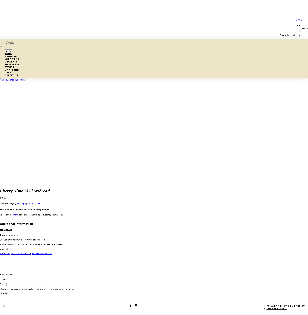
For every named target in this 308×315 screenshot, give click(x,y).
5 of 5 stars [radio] (47, 253)
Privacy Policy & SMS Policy (285, 306)
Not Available (34, 203)
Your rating (5, 249)
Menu (8, 53)
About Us (11, 56)
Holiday (20, 203)
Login (305, 28)
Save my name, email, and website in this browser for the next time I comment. (38, 289)
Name (3, 279)
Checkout (11, 75)
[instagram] (136, 306)
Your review (6, 274)
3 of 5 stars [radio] (26, 253)
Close (8, 51)
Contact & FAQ (276, 308)
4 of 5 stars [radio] (37, 253)
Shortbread (13, 64)
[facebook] (131, 306)
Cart (8, 72)
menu (15, 214)
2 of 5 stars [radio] (16, 253)
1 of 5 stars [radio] (5, 253)
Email (3, 284)
